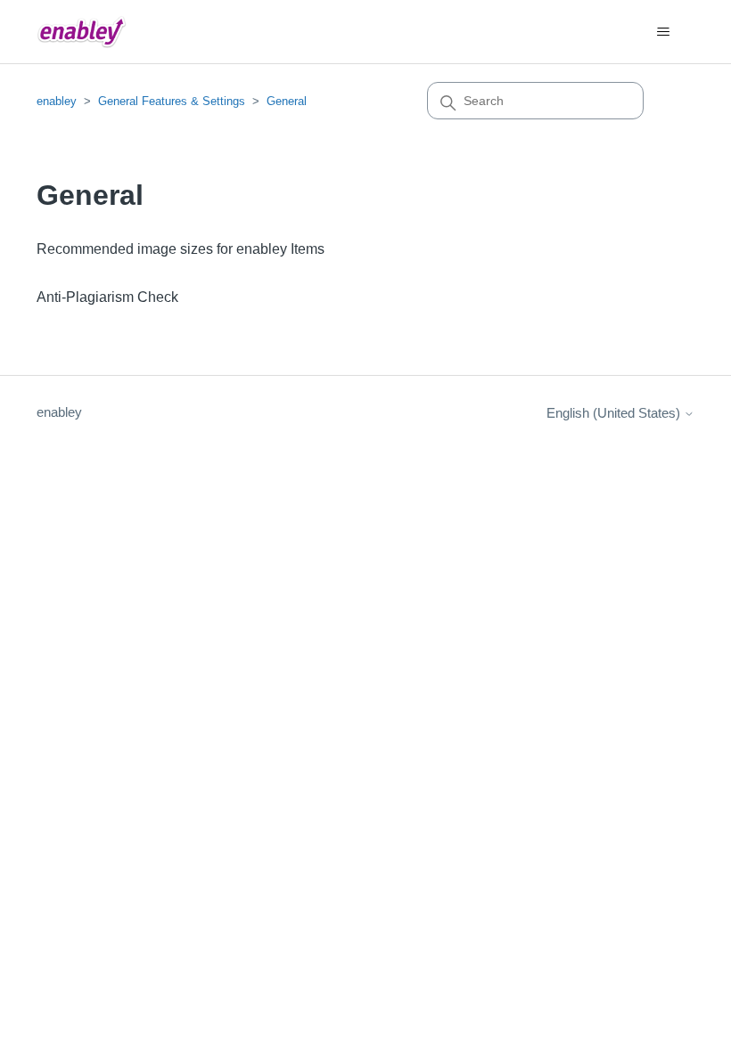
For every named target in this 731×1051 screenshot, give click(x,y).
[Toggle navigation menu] (662, 32)
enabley (57, 101)
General (287, 101)
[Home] (82, 31)
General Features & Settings (171, 101)
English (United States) (615, 412)
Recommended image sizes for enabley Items (180, 249)
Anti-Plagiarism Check (107, 297)
